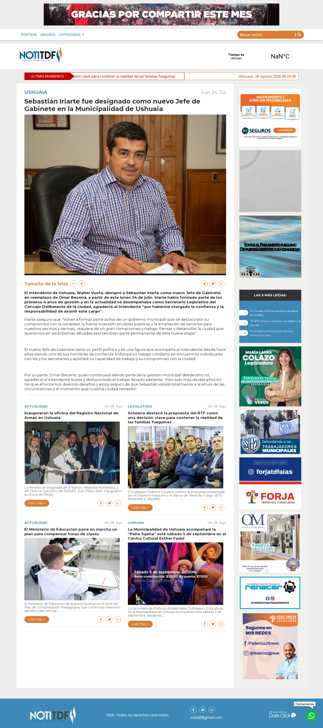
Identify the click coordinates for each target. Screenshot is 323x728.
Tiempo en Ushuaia (258, 56)
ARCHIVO (48, 35)
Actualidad (35, 406)
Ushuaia (35, 92)
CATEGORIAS (70, 35)
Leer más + (36, 503)
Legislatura (140, 406)
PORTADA (29, 35)
